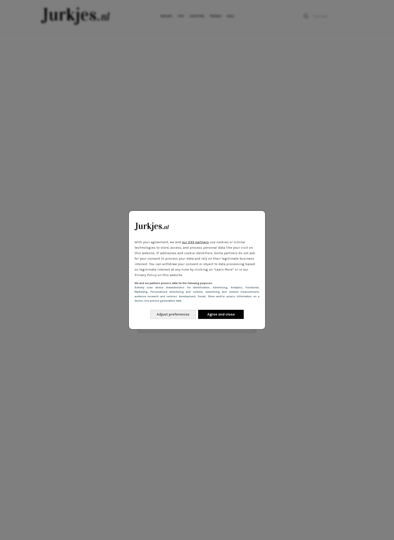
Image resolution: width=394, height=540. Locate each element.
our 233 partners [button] (195, 242)
